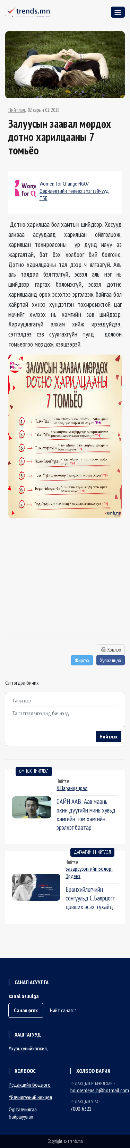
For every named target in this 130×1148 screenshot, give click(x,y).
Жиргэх (82, 660)
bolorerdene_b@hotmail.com (99, 1090)
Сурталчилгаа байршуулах (23, 1113)
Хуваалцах (110, 660)
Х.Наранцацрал (72, 787)
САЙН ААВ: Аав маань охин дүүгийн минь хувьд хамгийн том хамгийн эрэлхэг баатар (86, 814)
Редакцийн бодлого (30, 1084)
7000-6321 (81, 1108)
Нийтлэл (16, 110)
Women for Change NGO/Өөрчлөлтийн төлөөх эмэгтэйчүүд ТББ (74, 190)
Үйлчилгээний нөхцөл (30, 1097)
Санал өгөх (26, 1010)
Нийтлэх (108, 736)
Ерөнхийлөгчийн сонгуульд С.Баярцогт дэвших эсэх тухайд (90, 898)
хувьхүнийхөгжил (29, 1048)
